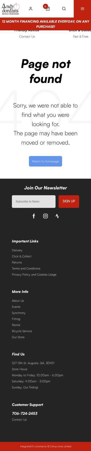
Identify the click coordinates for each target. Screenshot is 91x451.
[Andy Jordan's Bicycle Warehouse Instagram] (45, 216)
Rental (16, 325)
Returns (17, 262)
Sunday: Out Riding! (25, 387)
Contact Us (19, 419)
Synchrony (18, 313)
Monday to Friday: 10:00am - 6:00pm (37, 375)
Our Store (18, 337)
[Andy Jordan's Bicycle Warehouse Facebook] (34, 216)
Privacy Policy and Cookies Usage (34, 274)
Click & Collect (22, 256)
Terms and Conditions (26, 268)
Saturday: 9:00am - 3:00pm (31, 381)
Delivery (17, 250)
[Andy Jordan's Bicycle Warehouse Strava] (57, 216)
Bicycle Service (22, 331)
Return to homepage (45, 161)
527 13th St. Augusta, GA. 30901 (33, 363)
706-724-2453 (24, 413)
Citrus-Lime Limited (60, 446)
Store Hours (19, 369)
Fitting (16, 319)
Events (16, 307)
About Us (18, 300)
